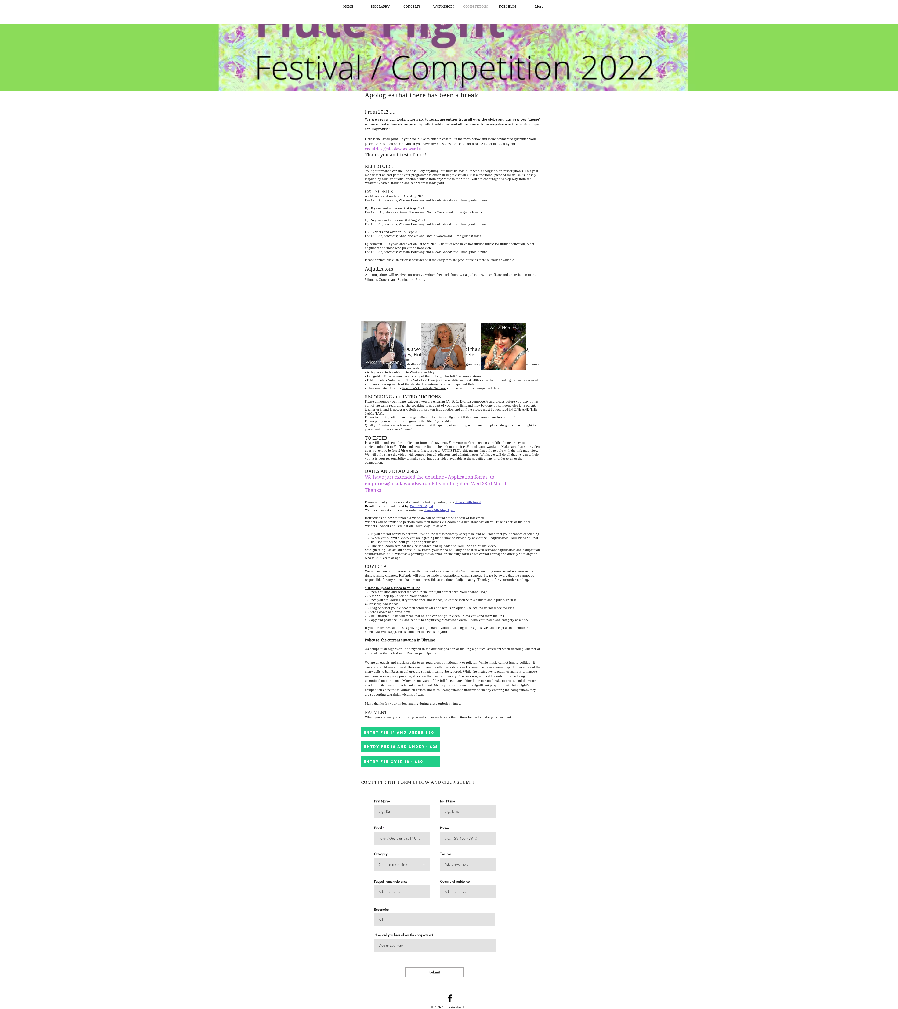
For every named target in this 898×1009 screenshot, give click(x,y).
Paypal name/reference (390, 881)
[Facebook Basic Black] (450, 998)
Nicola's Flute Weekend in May (412, 372)
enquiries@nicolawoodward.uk (476, 446)
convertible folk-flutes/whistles (409, 364)
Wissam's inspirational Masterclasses (419, 368)
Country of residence (455, 881)
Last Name (447, 801)
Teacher (445, 854)
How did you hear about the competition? (404, 935)
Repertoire (381, 909)
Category (380, 854)
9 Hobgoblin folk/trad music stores (456, 376)
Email (378, 828)
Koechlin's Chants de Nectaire (424, 388)
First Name (382, 801)
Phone (444, 828)
